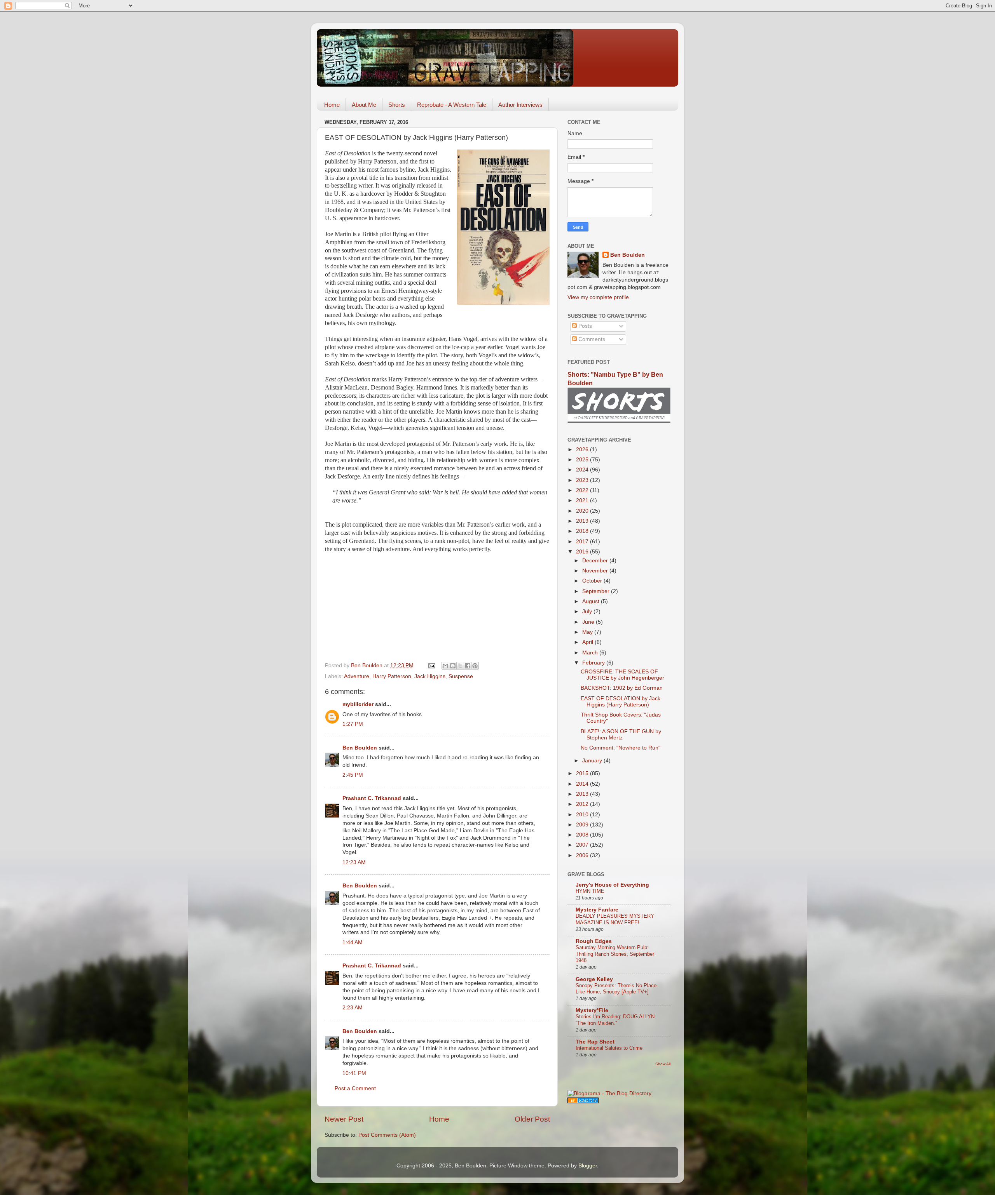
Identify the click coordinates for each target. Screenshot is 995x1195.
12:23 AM (354, 862)
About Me (364, 104)
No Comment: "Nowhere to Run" (620, 748)
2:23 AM (352, 1008)
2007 (583, 845)
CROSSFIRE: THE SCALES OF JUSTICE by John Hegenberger (622, 675)
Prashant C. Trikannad (371, 798)
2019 (583, 521)
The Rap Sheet (595, 1042)
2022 (583, 490)
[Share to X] (460, 666)
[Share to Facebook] (467, 666)
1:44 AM (352, 942)
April (588, 642)
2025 (583, 460)
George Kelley (594, 979)
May (588, 632)
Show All (662, 1064)
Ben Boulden (359, 748)
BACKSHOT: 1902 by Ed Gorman (622, 688)
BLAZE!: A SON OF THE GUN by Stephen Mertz (621, 735)
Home (332, 104)
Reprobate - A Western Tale (451, 104)
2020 (583, 511)
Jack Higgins (429, 676)
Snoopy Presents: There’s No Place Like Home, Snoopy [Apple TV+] (616, 989)
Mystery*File (592, 1010)
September (596, 591)
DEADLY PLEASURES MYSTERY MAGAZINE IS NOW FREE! (615, 919)
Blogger (587, 1166)
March (590, 653)
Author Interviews (520, 104)
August (591, 601)
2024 (583, 470)
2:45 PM (352, 775)
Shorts (396, 104)
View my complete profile (598, 297)
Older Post (532, 1119)
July (588, 611)
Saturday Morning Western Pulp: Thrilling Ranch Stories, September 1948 (615, 954)
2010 (583, 815)
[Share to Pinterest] (475, 666)
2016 (583, 552)
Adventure (356, 676)
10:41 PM (354, 1073)
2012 (583, 804)
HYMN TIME (590, 891)
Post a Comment (355, 1088)
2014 (583, 784)
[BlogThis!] (453, 666)
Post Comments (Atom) (387, 1135)
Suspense (461, 676)
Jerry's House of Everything (612, 885)
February (594, 663)
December (595, 561)
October (593, 581)
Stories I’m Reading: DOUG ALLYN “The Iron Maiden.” (615, 1020)
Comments (591, 339)
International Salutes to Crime (609, 1048)
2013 (583, 794)
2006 (583, 855)
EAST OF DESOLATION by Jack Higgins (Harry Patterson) (620, 702)
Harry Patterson (391, 676)
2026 (583, 449)
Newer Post (344, 1119)
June (589, 622)
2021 (583, 500)
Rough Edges (594, 941)
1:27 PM (352, 724)
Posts (584, 326)
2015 (583, 773)
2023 (583, 480)
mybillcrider (358, 704)
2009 (583, 825)
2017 (583, 541)
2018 (583, 531)
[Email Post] (431, 665)
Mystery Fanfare (597, 910)
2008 (583, 835)
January (593, 761)
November (595, 571)
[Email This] (445, 666)
